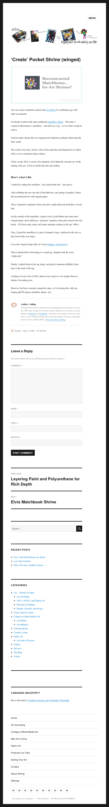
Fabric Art (18, 636)
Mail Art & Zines (19, 738)
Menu (92, 18)
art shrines (51, 109)
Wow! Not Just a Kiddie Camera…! (30, 565)
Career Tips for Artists (24, 612)
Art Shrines (41, 330)
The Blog (18, 652)
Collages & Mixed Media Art (27, 616)
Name (15, 408)
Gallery (17, 644)
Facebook (43, 313)
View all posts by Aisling (55, 319)
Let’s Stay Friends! (22, 561)
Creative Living (21, 632)
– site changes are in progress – (23, 798)
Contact (15, 766)
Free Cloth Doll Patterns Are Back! (29, 557)
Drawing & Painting (26, 604)
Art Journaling (23, 596)
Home (14, 717)
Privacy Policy (43, 798)
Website (15, 437)
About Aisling (17, 773)
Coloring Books (21, 628)
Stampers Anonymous (57, 244)
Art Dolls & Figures (25, 640)
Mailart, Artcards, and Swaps (30, 608)
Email (15, 423)
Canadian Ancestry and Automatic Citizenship (48, 700)
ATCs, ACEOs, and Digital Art (31, 600)
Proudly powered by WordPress (63, 798)
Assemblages (22, 624)
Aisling (17, 330)
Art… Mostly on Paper (24, 592)
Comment (17, 365)
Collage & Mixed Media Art (24, 731)
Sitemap (15, 780)
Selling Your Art (19, 759)
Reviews (18, 648)
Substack (32, 313)
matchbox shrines (55, 121)
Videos (17, 656)
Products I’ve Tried (20, 752)
